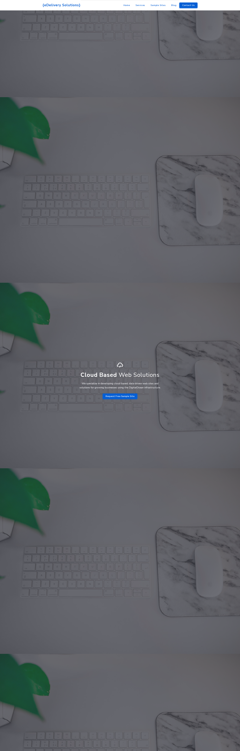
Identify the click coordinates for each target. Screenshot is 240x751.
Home (126, 5)
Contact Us (188, 5)
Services (140, 5)
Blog (174, 5)
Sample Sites (158, 5)
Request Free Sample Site (120, 396)
